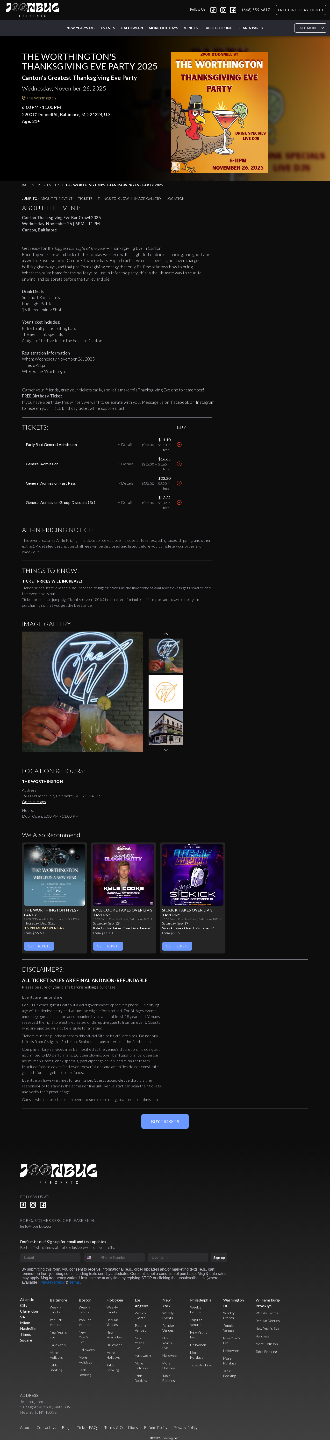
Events (108, 28)
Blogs (66, 1427)
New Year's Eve (80, 28)
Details (127, 444)
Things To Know (113, 198)
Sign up (219, 1257)
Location (175, 198)
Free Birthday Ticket (301, 9)
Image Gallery (147, 198)
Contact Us (46, 1427)
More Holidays (267, 1344)
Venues (191, 28)
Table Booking (218, 28)
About (25, 1427)
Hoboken (115, 1300)
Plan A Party (251, 28)
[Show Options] (203, 1257)
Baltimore (307, 28)
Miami (25, 1322)
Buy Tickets (165, 1121)
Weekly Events (267, 1313)
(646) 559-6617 (256, 9)
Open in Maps (34, 801)
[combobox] (91, 1257)
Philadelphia (201, 1300)
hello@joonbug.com (37, 1226)
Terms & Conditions (121, 1427)
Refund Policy (156, 1427)
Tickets (85, 198)
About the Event (56, 198)
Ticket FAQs (88, 1427)
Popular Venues (268, 1321)
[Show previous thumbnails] (166, 634)
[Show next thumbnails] (166, 750)
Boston (85, 1300)
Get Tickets (39, 946)
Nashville (28, 1328)
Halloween (132, 28)
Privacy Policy (52, 1282)
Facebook (179, 402)
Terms (74, 1282)
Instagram (205, 402)
